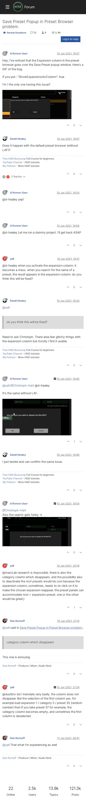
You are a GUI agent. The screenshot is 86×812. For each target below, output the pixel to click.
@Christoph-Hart (22, 385)
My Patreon (9, 165)
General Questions (16, 32)
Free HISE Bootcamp (14, 158)
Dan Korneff (17, 620)
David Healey (18, 138)
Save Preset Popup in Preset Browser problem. (51, 628)
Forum (29, 7)
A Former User (19, 53)
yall (12, 258)
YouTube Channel (12, 162)
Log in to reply (71, 39)
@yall (6, 307)
